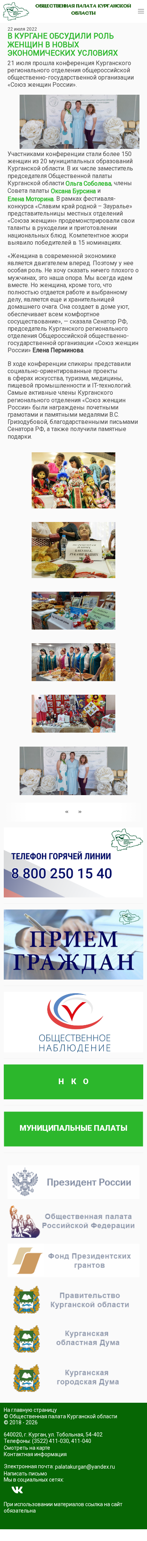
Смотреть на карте (27, 1448)
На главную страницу (30, 1410)
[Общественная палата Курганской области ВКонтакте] (17, 1490)
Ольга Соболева (88, 183)
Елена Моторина (31, 199)
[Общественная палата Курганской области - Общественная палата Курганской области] (16, 11)
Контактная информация (35, 1454)
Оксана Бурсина (73, 191)
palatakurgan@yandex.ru (85, 1467)
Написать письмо (25, 1474)
